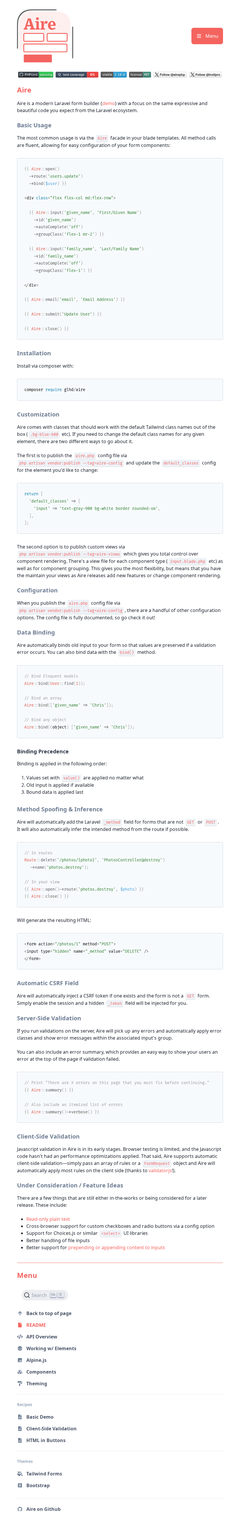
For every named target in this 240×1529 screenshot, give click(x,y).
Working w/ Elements (51, 1348)
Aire (24, 90)
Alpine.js (36, 1360)
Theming (36, 1383)
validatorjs (160, 1170)
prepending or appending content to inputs (116, 1247)
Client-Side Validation (51, 1428)
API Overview (41, 1336)
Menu (211, 36)
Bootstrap (38, 1485)
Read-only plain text (48, 1219)
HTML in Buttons (46, 1440)
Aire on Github (44, 1509)
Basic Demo (40, 1417)
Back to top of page (48, 1313)
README (36, 1325)
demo (108, 103)
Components (41, 1372)
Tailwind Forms (44, 1473)
